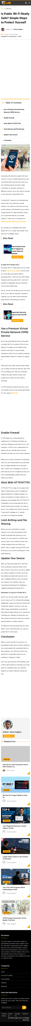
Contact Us (17, 1015)
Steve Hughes (18, 29)
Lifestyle (3, 983)
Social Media (5, 979)
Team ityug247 (11, 801)
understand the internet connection (13, 221)
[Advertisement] (15, 71)
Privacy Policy (4, 1015)
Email (2, 972)
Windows (4, 986)
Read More (16, 257)
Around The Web (6, 975)
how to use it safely (13, 271)
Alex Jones (10, 770)
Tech (2, 9)
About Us (10, 1015)
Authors (25, 1014)
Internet (6, 759)
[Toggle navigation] (26, 3)
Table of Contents (13, 103)
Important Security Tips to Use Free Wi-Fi (19, 314)
